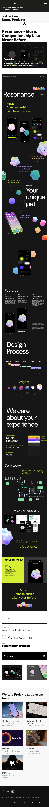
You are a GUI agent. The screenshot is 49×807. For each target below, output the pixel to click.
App (16, 646)
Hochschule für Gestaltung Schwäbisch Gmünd (21, 803)
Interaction (24, 646)
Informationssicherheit (32, 797)
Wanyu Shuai (8, 630)
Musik (9, 646)
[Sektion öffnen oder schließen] (24, 23)
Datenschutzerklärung (28, 65)
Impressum (5, 797)
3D (4, 646)
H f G (12, 6)
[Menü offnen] (45, 3)
